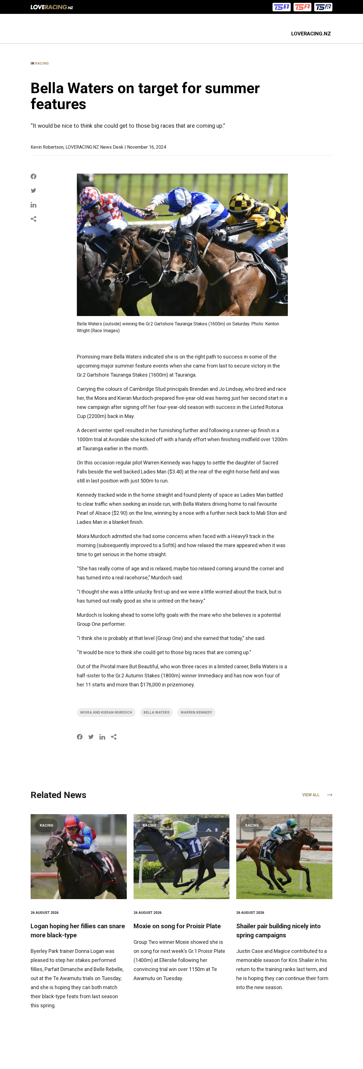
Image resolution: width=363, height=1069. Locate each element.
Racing (42, 63)
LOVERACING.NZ (311, 34)
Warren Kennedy (196, 712)
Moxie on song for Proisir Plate (177, 926)
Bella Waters (156, 712)
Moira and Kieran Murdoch (106, 712)
